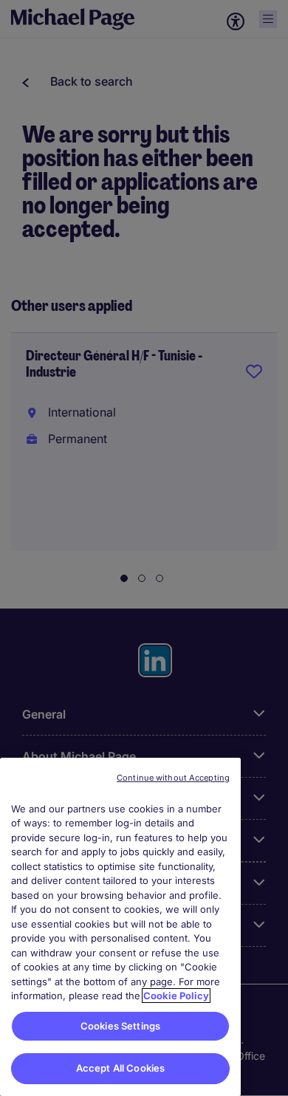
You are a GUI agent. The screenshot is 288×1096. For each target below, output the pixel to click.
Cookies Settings (120, 1026)
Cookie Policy (176, 995)
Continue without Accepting (173, 778)
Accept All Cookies (120, 1068)
